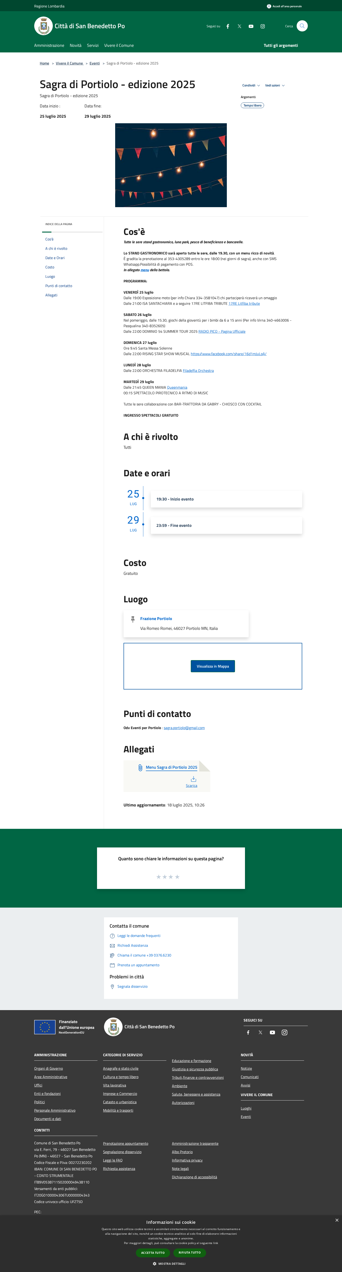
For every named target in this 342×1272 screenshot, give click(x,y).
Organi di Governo (48, 1068)
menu (145, 270)
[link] (244, 303)
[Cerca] (302, 25)
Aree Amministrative (50, 1077)
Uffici (38, 1085)
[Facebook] (226, 26)
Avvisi (245, 1085)
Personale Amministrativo (54, 1110)
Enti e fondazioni (47, 1093)
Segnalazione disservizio (122, 1152)
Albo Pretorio (182, 1152)
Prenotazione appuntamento (125, 1143)
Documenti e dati (47, 1118)
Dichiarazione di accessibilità (194, 1177)
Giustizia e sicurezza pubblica (195, 1069)
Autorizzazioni (183, 1102)
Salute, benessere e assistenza (196, 1094)
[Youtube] (249, 26)
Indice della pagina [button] (58, 224)
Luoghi (246, 1108)
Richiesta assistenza (119, 1168)
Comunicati (250, 1077)
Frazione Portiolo (156, 618)
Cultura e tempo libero (120, 1077)
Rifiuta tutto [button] (190, 1253)
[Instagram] (260, 26)
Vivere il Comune (70, 63)
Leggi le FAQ (113, 1160)
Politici (39, 1102)
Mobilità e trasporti (118, 1110)
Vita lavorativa (114, 1085)
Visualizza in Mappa (213, 666)
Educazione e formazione (191, 1060)
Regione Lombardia (49, 6)
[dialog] (171, 1243)
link (215, 1243)
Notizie (246, 1068)
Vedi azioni (273, 85)
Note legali (180, 1168)
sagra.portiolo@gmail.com (184, 727)
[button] (170, 1263)
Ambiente (179, 1086)
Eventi (95, 63)
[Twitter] (237, 26)
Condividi (249, 85)
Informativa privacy (187, 1160)
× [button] (337, 1220)
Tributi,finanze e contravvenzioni (198, 1077)
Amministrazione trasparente (195, 1143)
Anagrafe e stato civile (120, 1068)
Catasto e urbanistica (120, 1102)
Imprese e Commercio (120, 1093)
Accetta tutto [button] (153, 1253)
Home (44, 63)
